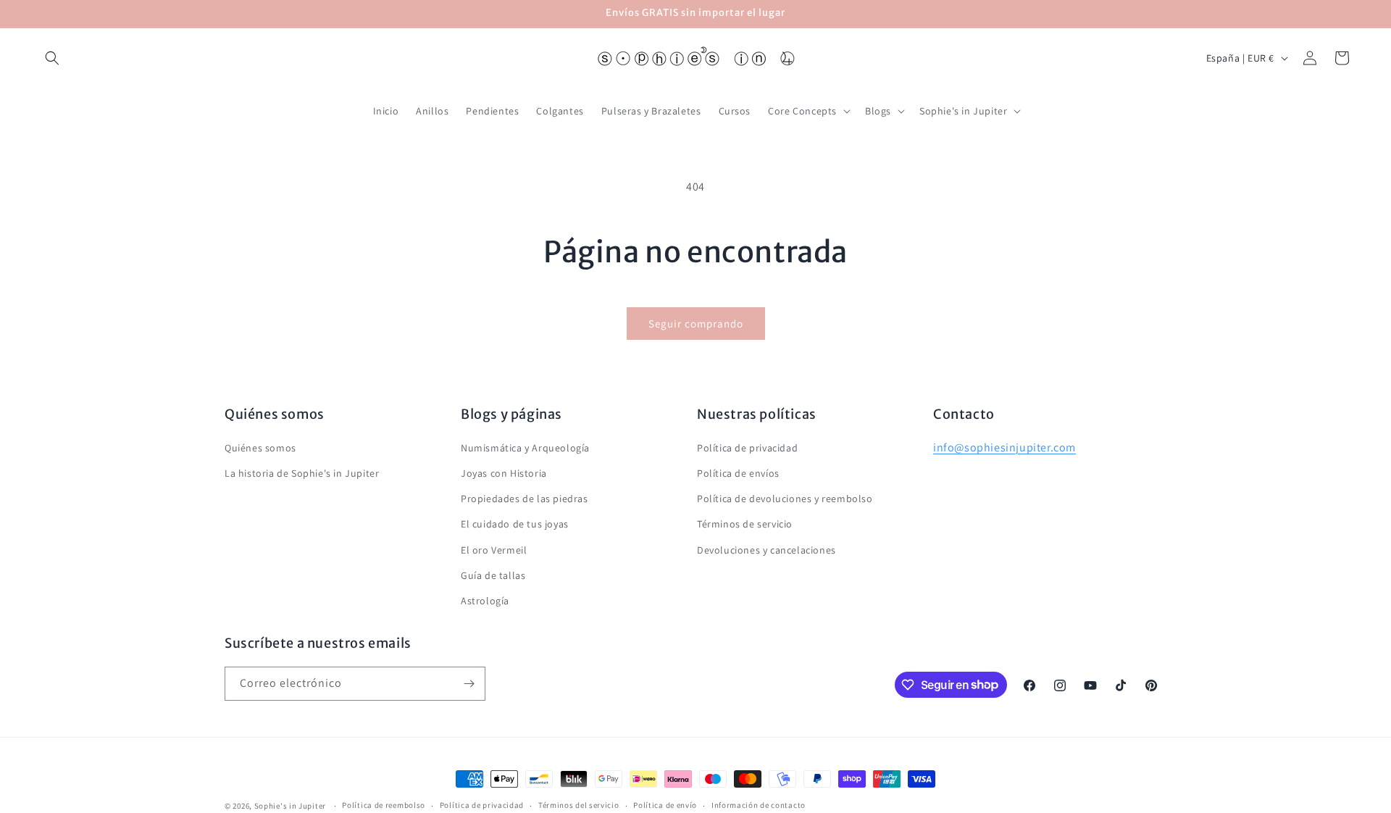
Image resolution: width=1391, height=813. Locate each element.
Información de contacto (758, 805)
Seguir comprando (695, 323)
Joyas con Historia (504, 472)
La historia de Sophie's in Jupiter (302, 472)
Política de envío (665, 805)
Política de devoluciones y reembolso (785, 497)
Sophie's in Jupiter (290, 806)
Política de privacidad (747, 447)
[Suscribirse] (469, 684)
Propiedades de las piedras (524, 497)
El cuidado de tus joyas (515, 523)
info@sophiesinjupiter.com (1004, 446)
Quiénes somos (260, 447)
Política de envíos (738, 472)
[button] (52, 58)
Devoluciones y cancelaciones (766, 549)
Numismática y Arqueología (525, 447)
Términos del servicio (578, 805)
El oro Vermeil (494, 549)
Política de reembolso (383, 805)
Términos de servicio (745, 523)
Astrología (485, 599)
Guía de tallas (493, 574)
